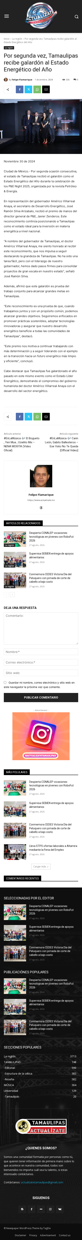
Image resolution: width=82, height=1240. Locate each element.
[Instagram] (50, 1209)
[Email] (46, 89)
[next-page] (12, 594)
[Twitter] (28, 89)
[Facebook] (19, 89)
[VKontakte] (60, 1209)
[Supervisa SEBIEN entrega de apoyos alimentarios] (15, 560)
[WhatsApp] (37, 89)
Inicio (7, 38)
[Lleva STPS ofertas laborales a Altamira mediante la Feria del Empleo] (15, 852)
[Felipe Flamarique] (6, 80)
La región (17, 38)
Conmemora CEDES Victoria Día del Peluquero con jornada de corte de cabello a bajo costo (50, 578)
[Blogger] (22, 1209)
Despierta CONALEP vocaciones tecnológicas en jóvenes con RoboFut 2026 (51, 536)
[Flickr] (41, 1209)
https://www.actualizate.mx (41, 500)
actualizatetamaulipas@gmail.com (42, 1182)
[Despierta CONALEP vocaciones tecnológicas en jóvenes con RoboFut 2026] (15, 539)
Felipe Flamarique (22, 79)
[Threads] (41, 506)
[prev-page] (6, 594)
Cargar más (39, 866)
